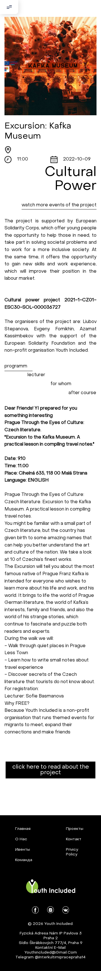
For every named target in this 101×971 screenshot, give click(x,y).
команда (23, 860)
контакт (73, 839)
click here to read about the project (50, 770)
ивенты (22, 850)
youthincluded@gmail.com (50, 952)
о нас (21, 839)
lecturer (36, 375)
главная (23, 829)
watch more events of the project (59, 205)
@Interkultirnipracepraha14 (60, 957)
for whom (60, 384)
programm (15, 366)
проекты (74, 829)
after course (82, 393)
